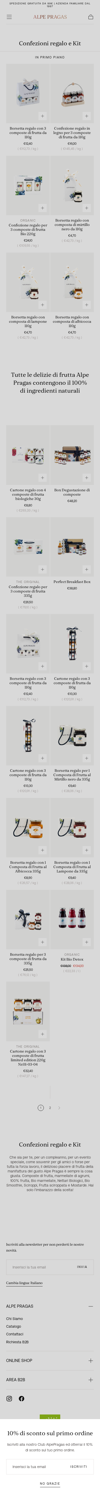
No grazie (50, 1483)
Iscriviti (78, 1467)
